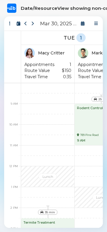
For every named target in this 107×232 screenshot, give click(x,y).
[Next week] (32, 23)
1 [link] (81, 38)
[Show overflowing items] (96, 23)
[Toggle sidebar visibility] (10, 23)
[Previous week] (25, 23)
